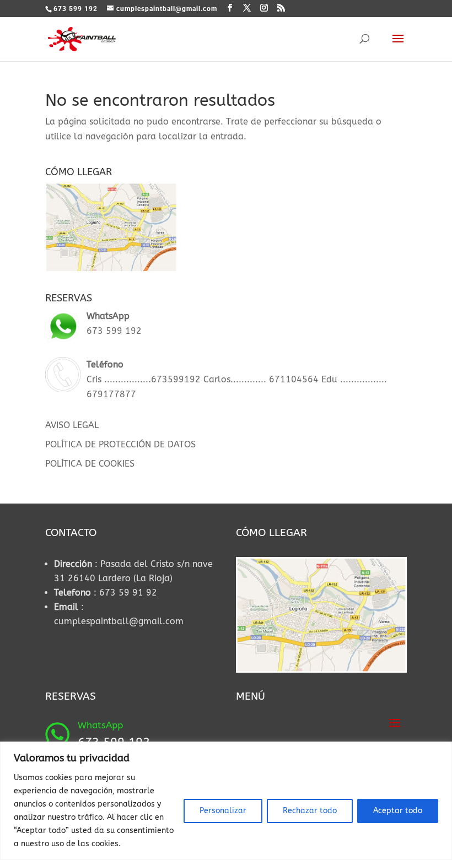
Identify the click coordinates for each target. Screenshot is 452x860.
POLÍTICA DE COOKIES (89, 463)
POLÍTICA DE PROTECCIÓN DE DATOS (120, 444)
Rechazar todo (310, 810)
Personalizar (223, 810)
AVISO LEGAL (72, 425)
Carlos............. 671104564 (260, 379)
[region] (226, 801)
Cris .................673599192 (144, 379)
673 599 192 (114, 331)
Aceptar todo (397, 810)
